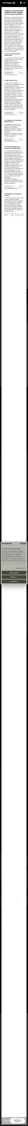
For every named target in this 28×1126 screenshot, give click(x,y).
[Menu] (24, 2)
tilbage (6, 1120)
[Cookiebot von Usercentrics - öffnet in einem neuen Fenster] (20, 544)
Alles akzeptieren (14, 572)
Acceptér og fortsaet (18, 1120)
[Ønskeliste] (21, 2)
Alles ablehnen (14, 581)
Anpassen (13, 577)
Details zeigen (19, 568)
